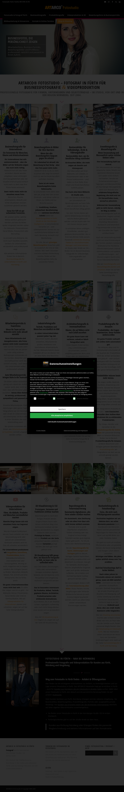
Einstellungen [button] (43, 392)
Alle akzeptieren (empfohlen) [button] (62, 415)
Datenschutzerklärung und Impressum (76, 431)
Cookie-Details (40, 431)
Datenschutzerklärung (66, 390)
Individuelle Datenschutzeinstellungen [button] (62, 422)
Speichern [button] (62, 409)
